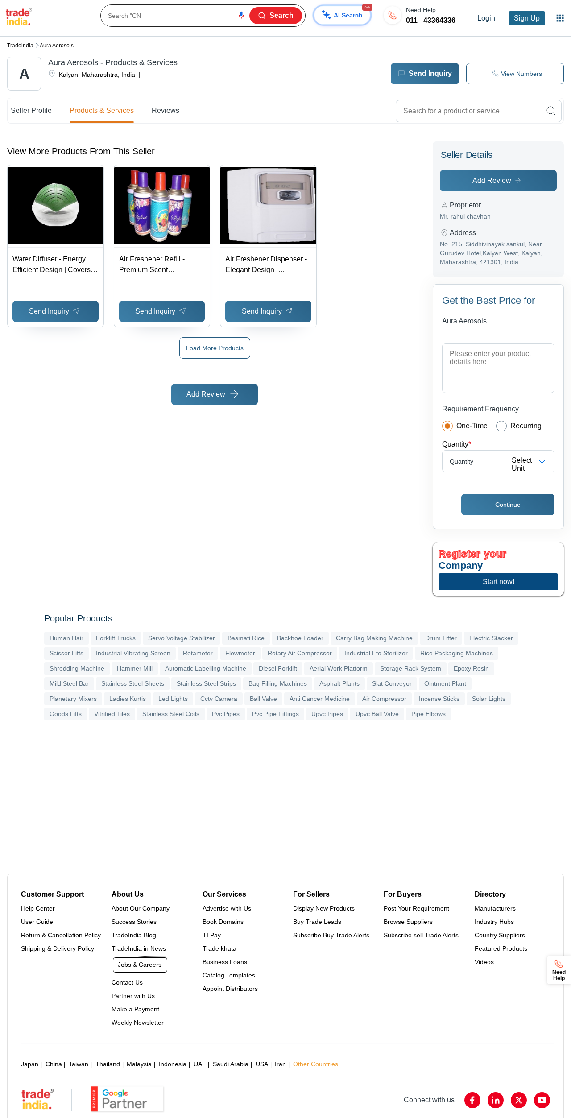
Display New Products (324, 908)
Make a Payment (135, 1009)
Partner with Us (133, 995)
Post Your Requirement (416, 908)
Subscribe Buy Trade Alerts (331, 935)
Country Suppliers (500, 935)
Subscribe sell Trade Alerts (421, 935)
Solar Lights (488, 698)
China (54, 1064)
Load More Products (215, 348)
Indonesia (172, 1064)
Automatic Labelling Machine (205, 668)
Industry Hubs (494, 921)
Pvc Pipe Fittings (275, 713)
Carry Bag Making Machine (374, 638)
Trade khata (219, 948)
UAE (200, 1064)
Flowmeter (240, 653)
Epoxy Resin (471, 668)
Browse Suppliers (408, 921)
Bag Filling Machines (277, 683)
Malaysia (139, 1064)
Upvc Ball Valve (377, 713)
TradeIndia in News (139, 948)
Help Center (38, 908)
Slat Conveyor (392, 683)
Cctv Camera (218, 698)
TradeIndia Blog (134, 935)
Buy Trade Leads (317, 921)
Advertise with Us (227, 908)
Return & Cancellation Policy (61, 935)
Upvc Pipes (327, 713)
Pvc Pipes (226, 713)
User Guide (37, 921)
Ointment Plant (445, 683)
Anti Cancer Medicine (320, 698)
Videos (484, 961)
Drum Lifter (441, 638)
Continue (508, 504)
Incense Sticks (439, 698)
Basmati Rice (246, 638)
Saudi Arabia (230, 1064)
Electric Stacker (491, 638)
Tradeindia (20, 45)
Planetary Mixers (73, 698)
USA (262, 1064)
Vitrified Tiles (112, 713)
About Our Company (141, 908)
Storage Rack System (410, 668)
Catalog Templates (229, 975)
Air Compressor (384, 698)
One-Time (472, 426)
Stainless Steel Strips (206, 683)
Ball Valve (263, 698)
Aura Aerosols (57, 45)
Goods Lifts (66, 713)
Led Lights (173, 698)
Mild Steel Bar (69, 683)
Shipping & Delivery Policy (57, 948)
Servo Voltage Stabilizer (181, 638)
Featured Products (501, 948)
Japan (29, 1064)
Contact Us (127, 982)
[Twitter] (519, 1100)
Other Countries (315, 1064)
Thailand (107, 1064)
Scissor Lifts (66, 653)
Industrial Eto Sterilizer (376, 653)
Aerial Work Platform (339, 668)
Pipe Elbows (428, 713)
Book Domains (223, 921)
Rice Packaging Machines (456, 653)
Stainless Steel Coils (170, 713)
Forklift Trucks (116, 638)
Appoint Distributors (230, 988)
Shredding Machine (77, 668)
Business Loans (225, 961)
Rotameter (198, 653)
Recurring (526, 426)
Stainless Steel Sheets (132, 683)
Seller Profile (31, 110)
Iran (280, 1064)
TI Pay (212, 935)
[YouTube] (542, 1100)
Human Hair (66, 638)
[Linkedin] (495, 1100)
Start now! (498, 581)
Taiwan (78, 1064)
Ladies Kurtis (127, 698)
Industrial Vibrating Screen (133, 653)
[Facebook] (472, 1100)
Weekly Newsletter (138, 1022)
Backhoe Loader (300, 638)
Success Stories (134, 921)
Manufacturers (495, 908)
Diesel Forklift (278, 668)
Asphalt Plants (339, 683)
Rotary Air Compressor (300, 653)
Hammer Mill (135, 668)
